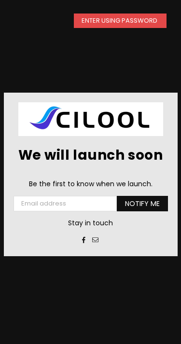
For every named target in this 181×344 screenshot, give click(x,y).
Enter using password (120, 20)
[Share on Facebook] (84, 239)
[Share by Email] (95, 239)
